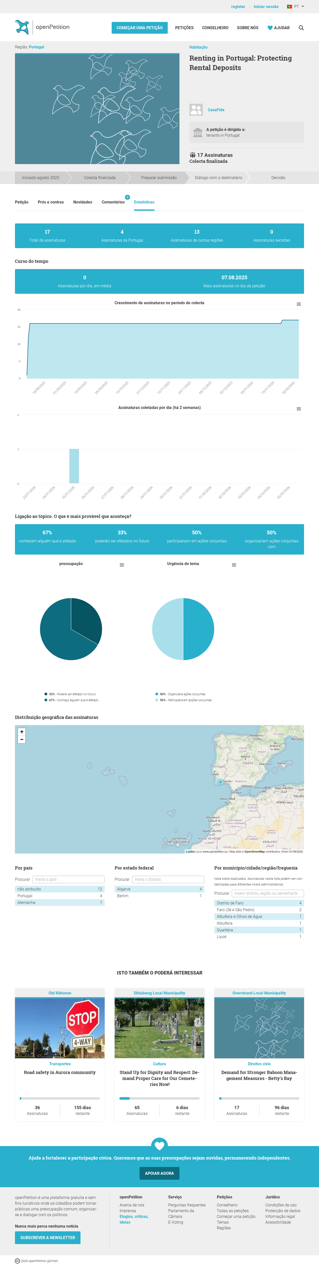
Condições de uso (281, 1205)
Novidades (82, 202)
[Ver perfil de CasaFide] (196, 111)
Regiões (224, 1228)
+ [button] (21, 732)
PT (295, 6)
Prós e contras (51, 202)
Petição (21, 202)
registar (238, 6)
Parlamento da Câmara (181, 1213)
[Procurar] (301, 28)
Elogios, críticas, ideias (134, 1219)
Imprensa (128, 1210)
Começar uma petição (140, 27)
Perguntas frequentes (187, 1205)
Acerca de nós (132, 1205)
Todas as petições (233, 1210)
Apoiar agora (159, 1173)
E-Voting (175, 1222)
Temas (223, 1222)
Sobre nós (247, 27)
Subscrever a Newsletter (47, 1237)
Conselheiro (215, 27)
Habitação (198, 47)
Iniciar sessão (266, 6)
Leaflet (190, 851)
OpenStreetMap (254, 851)
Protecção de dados (282, 1210)
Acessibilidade (278, 1222)
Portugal (36, 47)
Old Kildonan (60, 993)
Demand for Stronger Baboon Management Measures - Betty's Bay (259, 1075)
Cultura (159, 1064)
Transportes (60, 1064)
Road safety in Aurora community (60, 1072)
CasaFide (216, 109)
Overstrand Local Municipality (259, 993)
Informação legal (280, 1216)
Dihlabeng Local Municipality (159, 993)
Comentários (113, 199)
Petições (185, 27)
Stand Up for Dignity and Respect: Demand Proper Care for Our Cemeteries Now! (159, 1078)
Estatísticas (144, 202)
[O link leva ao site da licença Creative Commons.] (18, 1260)
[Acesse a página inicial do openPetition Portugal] (43, 27)
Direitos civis (259, 1064)
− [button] (21, 739)
